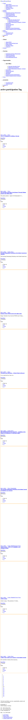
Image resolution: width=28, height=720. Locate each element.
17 (3, 694)
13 (3, 690)
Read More (3, 138)
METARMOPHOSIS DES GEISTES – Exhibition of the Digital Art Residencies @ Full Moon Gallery (13, 432)
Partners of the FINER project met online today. (11, 313)
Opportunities (13, 488)
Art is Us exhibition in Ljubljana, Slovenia (10, 136)
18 (3, 695)
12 (3, 688)
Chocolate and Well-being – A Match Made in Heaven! (13, 373)
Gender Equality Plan (7, 718)
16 (3, 693)
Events (9, 251)
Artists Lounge (4, 598)
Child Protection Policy (8, 717)
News (9, 134)
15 (3, 692)
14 (3, 691)
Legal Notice (5, 714)
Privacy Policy (6, 716)
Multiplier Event (14, 545)
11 (3, 687)
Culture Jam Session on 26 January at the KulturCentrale (13, 657)
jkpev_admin (3, 134)
